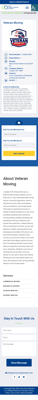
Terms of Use (15, 393)
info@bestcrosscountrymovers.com (20, 373)
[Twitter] (19, 377)
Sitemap (24, 390)
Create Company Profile (19, 2)
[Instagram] (23, 377)
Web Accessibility (27, 393)
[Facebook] (14, 377)
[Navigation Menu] (27, 8)
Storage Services (10, 290)
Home (4, 13)
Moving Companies (14, 13)
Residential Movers (11, 286)
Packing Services (10, 295)
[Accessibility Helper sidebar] (34, 7)
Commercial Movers (11, 281)
